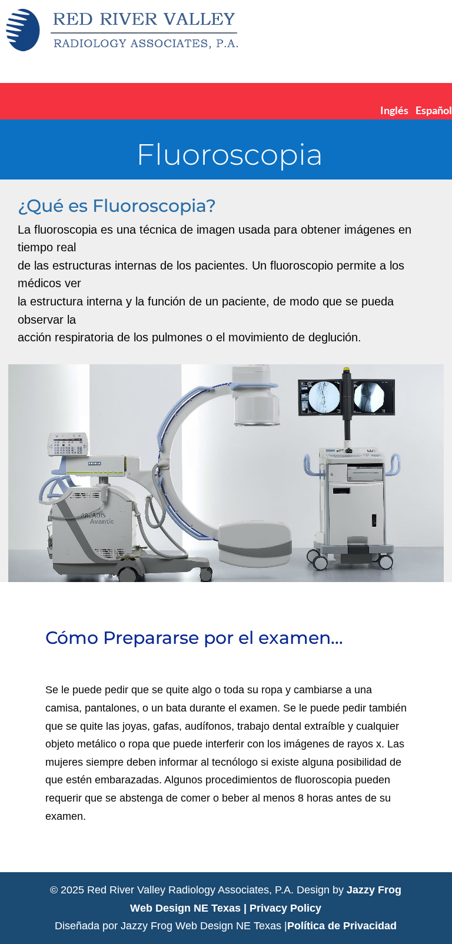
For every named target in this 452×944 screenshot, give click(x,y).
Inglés (394, 110)
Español (434, 110)
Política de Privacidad (342, 926)
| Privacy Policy (282, 908)
